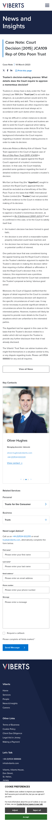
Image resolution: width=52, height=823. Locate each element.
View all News (26, 369)
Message (6, 597)
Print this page (24, 70)
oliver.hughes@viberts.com (19, 453)
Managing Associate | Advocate (18, 447)
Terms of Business (11, 724)
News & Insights (10, 703)
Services (7, 695)
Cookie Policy (9, 729)
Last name (7, 562)
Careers (6, 707)
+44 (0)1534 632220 (16, 457)
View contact (13, 463)
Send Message (12, 647)
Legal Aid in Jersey (11, 737)
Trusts (8, 520)
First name (7, 550)
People (6, 699)
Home (5, 690)
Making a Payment (11, 742)
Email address (8, 573)
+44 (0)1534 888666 (12, 759)
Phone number (8, 585)
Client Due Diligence (12, 733)
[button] (26, 520)
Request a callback (15, 633)
